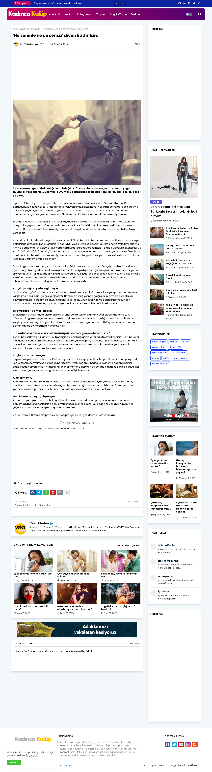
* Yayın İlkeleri (177, 765)
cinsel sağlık (175, 347)
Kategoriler (84, 14)
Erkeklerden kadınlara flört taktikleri (181, 292)
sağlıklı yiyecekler (160, 363)
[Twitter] (39, 492)
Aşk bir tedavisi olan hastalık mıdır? (31, 608)
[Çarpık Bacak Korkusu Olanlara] (157, 279)
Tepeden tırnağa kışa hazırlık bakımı (58, 3)
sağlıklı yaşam (181, 358)
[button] (116, 3)
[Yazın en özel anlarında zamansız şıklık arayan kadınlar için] (157, 309)
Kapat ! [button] (14, 762)
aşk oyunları (33, 29)
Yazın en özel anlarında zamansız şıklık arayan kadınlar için (179, 307)
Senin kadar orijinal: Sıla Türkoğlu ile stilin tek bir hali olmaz (173, 211)
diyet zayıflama (160, 352)
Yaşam (100, 14)
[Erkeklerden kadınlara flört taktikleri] (157, 294)
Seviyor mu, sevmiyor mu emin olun (119, 575)
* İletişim (162, 765)
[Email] (60, 492)
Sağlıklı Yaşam (119, 14)
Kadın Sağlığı (159, 341)
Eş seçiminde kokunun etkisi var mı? (33, 575)
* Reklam (191, 765)
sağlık (166, 358)
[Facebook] (33, 492)
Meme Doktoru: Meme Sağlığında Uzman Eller (179, 262)
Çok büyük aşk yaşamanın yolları (73, 575)
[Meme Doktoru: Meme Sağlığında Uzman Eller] (157, 264)
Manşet (173, 341)
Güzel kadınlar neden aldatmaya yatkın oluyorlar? (74, 608)
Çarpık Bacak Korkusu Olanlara (178, 277)
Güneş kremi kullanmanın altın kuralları (180, 247)
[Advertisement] (79, 74)
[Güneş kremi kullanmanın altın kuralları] (157, 250)
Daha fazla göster (128, 545)
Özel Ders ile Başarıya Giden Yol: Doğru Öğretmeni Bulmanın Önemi (182, 231)
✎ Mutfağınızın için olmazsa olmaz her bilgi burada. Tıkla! (48, 428)
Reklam (135, 14)
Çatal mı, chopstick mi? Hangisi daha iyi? (160, 505)
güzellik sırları (179, 352)
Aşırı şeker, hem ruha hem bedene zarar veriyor (186, 507)
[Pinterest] (53, 492)
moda (155, 358)
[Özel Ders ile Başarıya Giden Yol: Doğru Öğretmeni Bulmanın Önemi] (157, 232)
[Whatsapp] (46, 492)
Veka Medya (39, 523)
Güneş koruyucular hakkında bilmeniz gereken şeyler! (187, 466)
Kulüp (68, 14)
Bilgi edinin (32, 755)
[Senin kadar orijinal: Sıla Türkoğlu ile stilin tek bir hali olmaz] (174, 177)
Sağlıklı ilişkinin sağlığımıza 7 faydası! (118, 608)
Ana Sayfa (55, 14)
